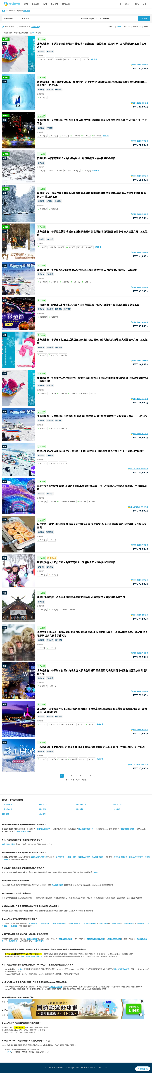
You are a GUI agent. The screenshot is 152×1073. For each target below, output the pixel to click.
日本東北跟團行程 (43, 829)
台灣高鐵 (66, 3)
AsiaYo (96, 872)
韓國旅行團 (45, 923)
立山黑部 (116, 809)
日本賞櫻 (79, 809)
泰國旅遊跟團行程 (59, 923)
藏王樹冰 (42, 814)
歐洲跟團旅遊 (129, 923)
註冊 (144, 3)
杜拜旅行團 (116, 923)
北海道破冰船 (7, 809)
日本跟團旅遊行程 (8, 844)
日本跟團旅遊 (32, 939)
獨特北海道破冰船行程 (81, 857)
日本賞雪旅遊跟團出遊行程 (32, 956)
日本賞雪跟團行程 (55, 987)
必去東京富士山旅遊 (63, 857)
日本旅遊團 (33, 923)
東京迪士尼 (117, 804)
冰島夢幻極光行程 (136, 857)
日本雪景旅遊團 (57, 885)
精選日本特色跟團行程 (39, 857)
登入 (137, 3)
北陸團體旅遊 (12, 941)
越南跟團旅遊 (75, 923)
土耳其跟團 (103, 923)
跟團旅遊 (35, 3)
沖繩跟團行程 (39, 941)
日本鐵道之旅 (81, 804)
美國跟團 (140, 923)
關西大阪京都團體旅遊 (95, 939)
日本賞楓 (5, 814)
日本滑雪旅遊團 (97, 857)
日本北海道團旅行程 (85, 829)
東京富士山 (43, 804)
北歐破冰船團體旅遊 (119, 857)
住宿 (45, 3)
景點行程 (54, 3)
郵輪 (26, 3)
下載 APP (127, 3)
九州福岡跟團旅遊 (114, 939)
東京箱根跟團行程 (65, 939)
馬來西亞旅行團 (90, 923)
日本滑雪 (42, 809)
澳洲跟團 (14, 926)
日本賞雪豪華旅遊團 (121, 969)
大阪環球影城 (7, 804)
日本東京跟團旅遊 (127, 829)
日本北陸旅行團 (23, 831)
